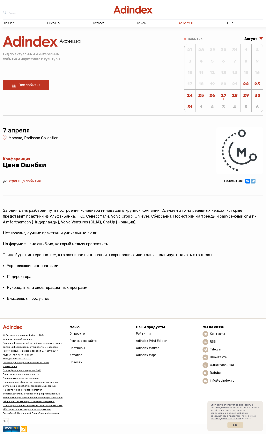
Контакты (217, 334)
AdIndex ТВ (186, 23)
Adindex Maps (146, 355)
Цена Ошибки (24, 165)
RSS (213, 342)
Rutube (215, 373)
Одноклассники (222, 365)
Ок (235, 425)
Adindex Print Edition (151, 341)
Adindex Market (147, 348)
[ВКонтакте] (247, 181)
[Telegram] (253, 181)
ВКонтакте (218, 357)
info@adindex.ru (222, 381)
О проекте (77, 333)
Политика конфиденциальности (21, 374)
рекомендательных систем (226, 418)
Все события (29, 85)
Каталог (76, 355)
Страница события (24, 181)
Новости (76, 362)
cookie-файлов (237, 413)
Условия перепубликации (17, 339)
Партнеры (77, 348)
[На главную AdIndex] (133, 10)
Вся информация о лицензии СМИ (22, 370)
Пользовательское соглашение (21, 378)
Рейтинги (143, 333)
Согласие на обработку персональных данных (29, 386)
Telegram (216, 349)
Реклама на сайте (83, 341)
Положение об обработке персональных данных (30, 382)
